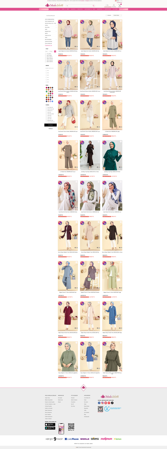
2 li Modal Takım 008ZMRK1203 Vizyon (67, 171)
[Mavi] (53, 102)
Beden (47, 65)
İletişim (59, 402)
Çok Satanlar (86, 412)
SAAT (94, 9)
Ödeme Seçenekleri (48, 399)
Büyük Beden (86, 406)
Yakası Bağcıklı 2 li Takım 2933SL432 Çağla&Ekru (67, 372)
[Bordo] (51, 92)
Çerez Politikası (48, 414)
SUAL (46, 37)
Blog (85, 414)
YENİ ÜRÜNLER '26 (44, 9)
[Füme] (51, 94)
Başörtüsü (86, 408)
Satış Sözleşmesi (48, 412)
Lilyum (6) (49, 115)
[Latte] (49, 102)
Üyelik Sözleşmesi (48, 410)
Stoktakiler (109, 15)
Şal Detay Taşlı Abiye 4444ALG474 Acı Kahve (90, 171)
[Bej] (53, 90)
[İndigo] (51, 98)
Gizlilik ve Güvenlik (48, 408)
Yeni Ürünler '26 (87, 397)
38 (47, 72)
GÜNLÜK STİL (80, 9)
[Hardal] (49, 98)
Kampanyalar (86, 416)
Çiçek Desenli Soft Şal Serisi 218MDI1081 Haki (90, 211)
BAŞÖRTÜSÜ (99, 9)
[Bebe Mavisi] (51, 90)
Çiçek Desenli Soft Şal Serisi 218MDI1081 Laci (112, 211)
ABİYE (68, 9)
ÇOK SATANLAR (48, 43)
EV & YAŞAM (115, 9)
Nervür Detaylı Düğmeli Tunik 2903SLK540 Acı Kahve (112, 252)
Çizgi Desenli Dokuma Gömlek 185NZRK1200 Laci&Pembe (112, 92)
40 (47, 75)
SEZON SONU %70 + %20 (55, 9)
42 (47, 77)
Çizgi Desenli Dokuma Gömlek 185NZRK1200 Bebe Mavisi (68, 92)
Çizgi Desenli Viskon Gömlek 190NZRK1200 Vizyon (90, 131)
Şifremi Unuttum (74, 399)
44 (47, 79)
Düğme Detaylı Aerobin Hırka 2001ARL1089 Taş (90, 332)
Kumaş (47, 104)
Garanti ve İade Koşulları (49, 402)
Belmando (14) (50, 120)
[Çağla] (53, 92)
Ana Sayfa (60, 397)
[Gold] (47, 96)
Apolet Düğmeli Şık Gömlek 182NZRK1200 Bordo (68, 51)
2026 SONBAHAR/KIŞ (49, 19)
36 (47, 70)
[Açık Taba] (51, 88)
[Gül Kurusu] (51, 96)
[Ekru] (47, 94)
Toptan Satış (47, 397)
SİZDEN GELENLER (123, 9)
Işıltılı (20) (49, 118)
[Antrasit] (53, 88)
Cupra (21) (49, 117)
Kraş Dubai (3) (50, 107)
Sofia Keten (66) (50, 113)
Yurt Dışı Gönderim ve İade (50, 404)
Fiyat (47, 48)
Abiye (85, 404)
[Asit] (47, 90)
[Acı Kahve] (49, 88)
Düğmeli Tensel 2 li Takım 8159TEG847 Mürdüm (90, 292)
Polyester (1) (49, 110)
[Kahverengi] (53, 98)
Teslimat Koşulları (48, 406)
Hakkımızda (60, 399)
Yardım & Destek (48, 418)
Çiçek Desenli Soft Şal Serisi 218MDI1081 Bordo (68, 211)
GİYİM (63, 9)
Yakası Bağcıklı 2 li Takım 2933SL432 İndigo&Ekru (90, 372)
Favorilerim (73, 402)
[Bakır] (49, 90)
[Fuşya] (53, 94)
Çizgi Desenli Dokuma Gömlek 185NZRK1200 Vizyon (90, 91)
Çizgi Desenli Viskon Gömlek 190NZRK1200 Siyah (67, 131)
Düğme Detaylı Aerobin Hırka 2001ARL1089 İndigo (112, 332)
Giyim (85, 399)
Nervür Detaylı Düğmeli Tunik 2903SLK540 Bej (90, 252)
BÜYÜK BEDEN (87, 9)
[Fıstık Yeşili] (49, 94)
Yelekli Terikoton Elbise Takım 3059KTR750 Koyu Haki (112, 373)
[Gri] (49, 96)
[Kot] (51, 100)
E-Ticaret (79, 447)
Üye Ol (72, 404)
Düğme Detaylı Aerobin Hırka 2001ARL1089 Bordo (67, 332)
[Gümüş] (53, 96)
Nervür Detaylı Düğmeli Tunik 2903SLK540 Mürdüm (68, 252)
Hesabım (72, 397)
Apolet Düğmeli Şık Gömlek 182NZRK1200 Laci (112, 51)
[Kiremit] (47, 100)
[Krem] (53, 100)
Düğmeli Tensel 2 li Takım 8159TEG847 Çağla (112, 292)
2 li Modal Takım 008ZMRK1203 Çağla (112, 131)
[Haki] (47, 98)
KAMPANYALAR (48, 45)
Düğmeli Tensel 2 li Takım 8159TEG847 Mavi (67, 292)
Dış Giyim (86, 402)
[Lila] (51, 102)
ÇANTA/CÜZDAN (108, 9)
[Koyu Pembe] (47, 88)
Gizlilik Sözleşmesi (48, 416)
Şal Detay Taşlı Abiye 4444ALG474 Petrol (112, 171)
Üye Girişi (73, 406)
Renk (47, 85)
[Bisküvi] (49, 92)
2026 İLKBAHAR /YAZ (49, 21)
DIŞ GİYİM (73, 9)
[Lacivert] (47, 102)
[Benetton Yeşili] (47, 92)
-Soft (77, 447)
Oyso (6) (49, 112)
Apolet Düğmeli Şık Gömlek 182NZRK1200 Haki (90, 51)
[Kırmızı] (49, 100)
